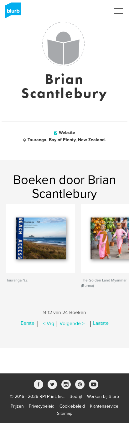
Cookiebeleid (72, 406)
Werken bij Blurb (103, 396)
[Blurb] (11, 12)
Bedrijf (76, 396)
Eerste (27, 323)
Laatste (101, 323)
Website (67, 132)
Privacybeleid (41, 406)
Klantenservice (104, 406)
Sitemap (64, 413)
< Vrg (48, 323)
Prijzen (17, 406)
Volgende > (72, 323)
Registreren (91, 10)
